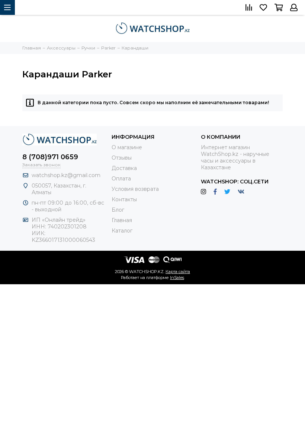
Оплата (121, 178)
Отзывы (122, 157)
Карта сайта (178, 271)
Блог (118, 209)
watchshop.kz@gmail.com (66, 175)
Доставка (124, 168)
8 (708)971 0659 (50, 157)
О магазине (127, 147)
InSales (177, 277)
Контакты (124, 199)
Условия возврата (135, 189)
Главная (122, 220)
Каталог (122, 230)
